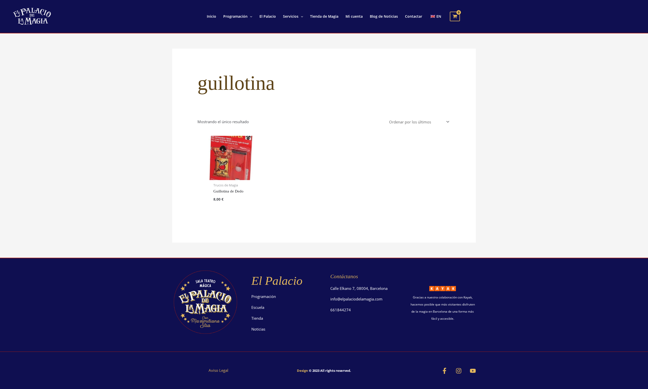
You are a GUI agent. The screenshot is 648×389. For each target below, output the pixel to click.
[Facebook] (444, 371)
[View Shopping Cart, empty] (455, 16)
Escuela (257, 307)
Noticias (258, 329)
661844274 (340, 309)
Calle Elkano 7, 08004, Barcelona (359, 288)
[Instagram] (459, 371)
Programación (263, 296)
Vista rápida (231, 175)
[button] (250, 16)
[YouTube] (473, 371)
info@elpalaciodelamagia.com (356, 298)
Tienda (257, 318)
